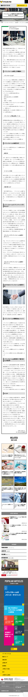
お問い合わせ (17, 690)
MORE (12, 648)
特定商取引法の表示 (5, 690)
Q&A (3, 671)
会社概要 (3, 682)
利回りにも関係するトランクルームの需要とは (13, 139)
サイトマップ (17, 682)
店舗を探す (4, 659)
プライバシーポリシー (5, 686)
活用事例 (4, 665)
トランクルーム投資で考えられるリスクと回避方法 (14, 389)
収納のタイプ (5, 656)
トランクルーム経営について (9, 200)
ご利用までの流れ (6, 668)
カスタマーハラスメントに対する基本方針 (20, 687)
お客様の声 (4, 662)
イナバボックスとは (6, 653)
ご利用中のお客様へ (6, 674)
